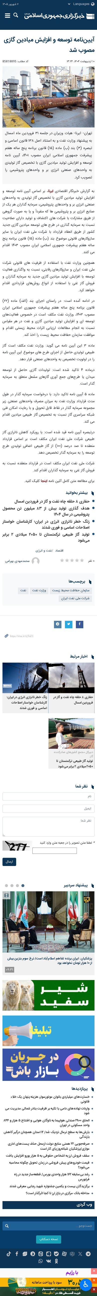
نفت (23, 590)
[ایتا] (40, 1254)
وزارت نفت (39, 590)
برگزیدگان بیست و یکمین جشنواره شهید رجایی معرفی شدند (49, 1186)
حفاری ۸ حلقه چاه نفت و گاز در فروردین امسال (52, 501)
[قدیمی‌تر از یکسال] (71, 678)
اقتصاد (59, 550)
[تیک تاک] (8, 1254)
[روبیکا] (72, 1254)
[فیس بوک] (16, 1254)
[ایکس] (80, 1254)
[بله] (56, 1254)
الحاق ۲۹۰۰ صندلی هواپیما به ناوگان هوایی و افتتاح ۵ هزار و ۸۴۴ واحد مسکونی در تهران (47, 1123)
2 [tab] (17, 885)
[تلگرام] (88, 1254)
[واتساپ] (40, 1262)
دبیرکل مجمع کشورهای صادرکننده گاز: (73, 754)
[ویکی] (48, 1262)
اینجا (44, 481)
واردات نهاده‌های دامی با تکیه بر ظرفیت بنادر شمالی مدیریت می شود (47, 1111)
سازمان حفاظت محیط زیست (71, 590)
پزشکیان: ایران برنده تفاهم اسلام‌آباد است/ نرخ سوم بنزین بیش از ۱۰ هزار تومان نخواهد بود (49, 961)
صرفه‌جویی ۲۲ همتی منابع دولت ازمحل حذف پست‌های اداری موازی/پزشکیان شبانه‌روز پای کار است (49, 1146)
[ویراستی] (24, 1254)
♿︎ (86, 1284)
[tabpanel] (48, 933)
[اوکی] (56, 1262)
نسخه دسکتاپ (48, 1239)
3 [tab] (11, 885)
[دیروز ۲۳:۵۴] (48, 922)
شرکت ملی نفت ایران (75, 598)
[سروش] (32, 1254)
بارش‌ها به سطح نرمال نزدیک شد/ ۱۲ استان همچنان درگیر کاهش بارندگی (46, 1135)
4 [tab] (6, 885)
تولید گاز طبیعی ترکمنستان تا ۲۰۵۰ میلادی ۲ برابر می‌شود (46, 537)
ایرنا (54, 16)
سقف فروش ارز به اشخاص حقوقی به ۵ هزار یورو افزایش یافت (48, 1156)
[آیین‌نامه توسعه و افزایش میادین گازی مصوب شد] (48, 97)
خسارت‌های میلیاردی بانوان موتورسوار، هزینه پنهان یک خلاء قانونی (50, 1099)
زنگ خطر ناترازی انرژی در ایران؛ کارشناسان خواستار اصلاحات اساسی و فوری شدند (46, 524)
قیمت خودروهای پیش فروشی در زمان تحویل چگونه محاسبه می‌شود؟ (49, 1165)
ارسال (9, 861)
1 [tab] (22, 885)
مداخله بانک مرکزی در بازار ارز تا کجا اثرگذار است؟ (58, 1193)
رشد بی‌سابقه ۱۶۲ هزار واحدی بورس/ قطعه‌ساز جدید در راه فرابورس (52, 1177)
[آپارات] (64, 1254)
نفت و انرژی (44, 550)
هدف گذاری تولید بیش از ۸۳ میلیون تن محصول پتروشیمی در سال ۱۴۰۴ (46, 511)
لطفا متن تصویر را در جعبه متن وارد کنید (67, 843)
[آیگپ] (48, 1254)
